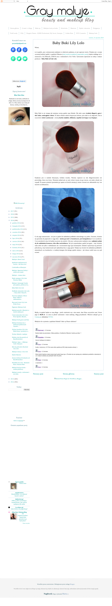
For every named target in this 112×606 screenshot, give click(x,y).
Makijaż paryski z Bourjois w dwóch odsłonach (20, 311)
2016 (12, 214)
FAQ (21, 33)
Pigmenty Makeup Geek (19, 307)
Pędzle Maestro (16, 355)
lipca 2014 (15, 238)
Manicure (73, 28)
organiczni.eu (19, 492)
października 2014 (18, 229)
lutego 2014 (16, 254)
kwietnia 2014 (16, 247)
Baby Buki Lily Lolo (18, 288)
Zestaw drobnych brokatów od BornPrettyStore (21, 358)
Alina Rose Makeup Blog (19, 512)
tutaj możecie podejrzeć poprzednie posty (75, 54)
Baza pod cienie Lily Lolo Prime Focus (19, 303)
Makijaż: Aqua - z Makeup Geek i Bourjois (19, 343)
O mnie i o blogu (27, 28)
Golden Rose (69, 33)
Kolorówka (64, 28)
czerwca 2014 (16, 241)
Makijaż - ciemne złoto (18, 275)
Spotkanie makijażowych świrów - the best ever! (19, 263)
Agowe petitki (19, 482)
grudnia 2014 (16, 223)
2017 (12, 211)
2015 (12, 217)
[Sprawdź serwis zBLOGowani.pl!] (19, 203)
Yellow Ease (22, 483)
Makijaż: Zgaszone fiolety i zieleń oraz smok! (20, 271)
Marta (64, 594)
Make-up (37, 28)
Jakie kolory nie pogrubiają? (19, 509)
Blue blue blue (19, 95)
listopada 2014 (16, 226)
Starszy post (99, 374)
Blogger (72, 584)
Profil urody (13, 33)
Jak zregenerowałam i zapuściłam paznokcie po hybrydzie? (23, 517)
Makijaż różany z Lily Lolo (20, 351)
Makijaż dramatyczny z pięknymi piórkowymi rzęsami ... (19, 324)
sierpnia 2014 (16, 235)
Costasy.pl (38, 317)
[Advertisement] (20, 403)
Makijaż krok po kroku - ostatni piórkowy (19, 368)
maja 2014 (15, 244)
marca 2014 (16, 250)
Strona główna (14, 28)
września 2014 (16, 232)
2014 (12, 220)
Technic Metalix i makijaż (19, 334)
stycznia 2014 (16, 257)
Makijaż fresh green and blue (20, 320)
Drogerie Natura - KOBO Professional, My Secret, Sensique (44, 33)
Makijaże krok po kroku (50, 28)
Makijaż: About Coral (18, 259)
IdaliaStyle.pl (19, 499)
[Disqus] (68, 347)
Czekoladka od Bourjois (19, 267)
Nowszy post (38, 374)
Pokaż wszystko (26, 523)
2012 (12, 382)
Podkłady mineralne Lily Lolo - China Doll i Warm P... (20, 292)
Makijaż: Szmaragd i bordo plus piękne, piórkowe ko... (20, 284)
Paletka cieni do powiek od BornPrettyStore (20, 338)
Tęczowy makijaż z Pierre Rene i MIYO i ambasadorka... (19, 297)
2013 (12, 379)
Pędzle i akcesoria (84, 28)
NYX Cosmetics (81, 33)
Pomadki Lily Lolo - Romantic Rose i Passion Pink (21, 363)
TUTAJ (50, 317)
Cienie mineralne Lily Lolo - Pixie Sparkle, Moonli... (20, 315)
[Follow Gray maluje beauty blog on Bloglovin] (19, 82)
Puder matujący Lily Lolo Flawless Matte (19, 279)
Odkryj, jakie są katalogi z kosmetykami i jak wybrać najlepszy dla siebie (19, 502)
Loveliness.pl (19, 507)
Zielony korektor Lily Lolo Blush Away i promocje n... (20, 330)
